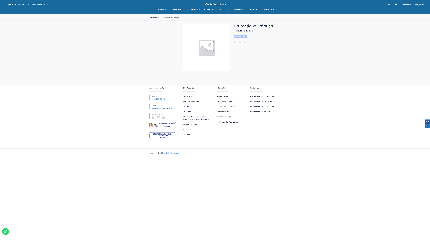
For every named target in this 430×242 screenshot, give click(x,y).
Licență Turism (222, 96)
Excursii (194, 10)
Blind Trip (223, 10)
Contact (186, 135)
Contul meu (269, 10)
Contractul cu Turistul (226, 106)
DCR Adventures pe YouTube (262, 106)
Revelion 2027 (179, 10)
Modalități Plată (223, 112)
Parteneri (186, 129)
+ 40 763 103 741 (158, 99)
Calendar (208, 10)
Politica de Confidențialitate (228, 122)
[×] (5, 231)
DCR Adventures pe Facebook (262, 96)
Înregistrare (419, 4)
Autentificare (405, 4)
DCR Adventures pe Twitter (261, 112)
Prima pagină (154, 17)
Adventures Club (190, 124)
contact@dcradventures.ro (163, 108)
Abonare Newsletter (191, 101)
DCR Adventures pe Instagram (262, 101)
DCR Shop (187, 112)
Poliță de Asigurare (224, 101)
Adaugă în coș (240, 37)
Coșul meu (253, 10)
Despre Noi (162, 10)
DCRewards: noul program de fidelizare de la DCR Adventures (196, 118)
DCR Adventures (172, 153)
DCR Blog (187, 106)
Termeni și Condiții (224, 117)
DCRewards (238, 10)
